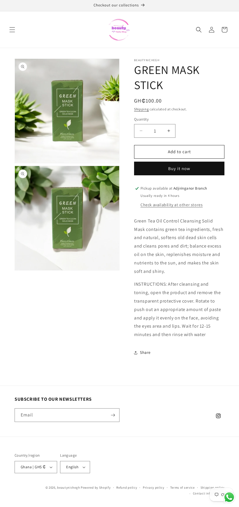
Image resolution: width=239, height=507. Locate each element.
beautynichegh (68, 487)
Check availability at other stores (171, 204)
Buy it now (179, 168)
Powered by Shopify (96, 487)
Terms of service (182, 487)
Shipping (141, 109)
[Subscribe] (112, 415)
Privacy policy (153, 487)
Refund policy (126, 487)
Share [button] (145, 352)
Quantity (141, 119)
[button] (12, 29)
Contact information (208, 493)
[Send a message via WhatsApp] (229, 497)
